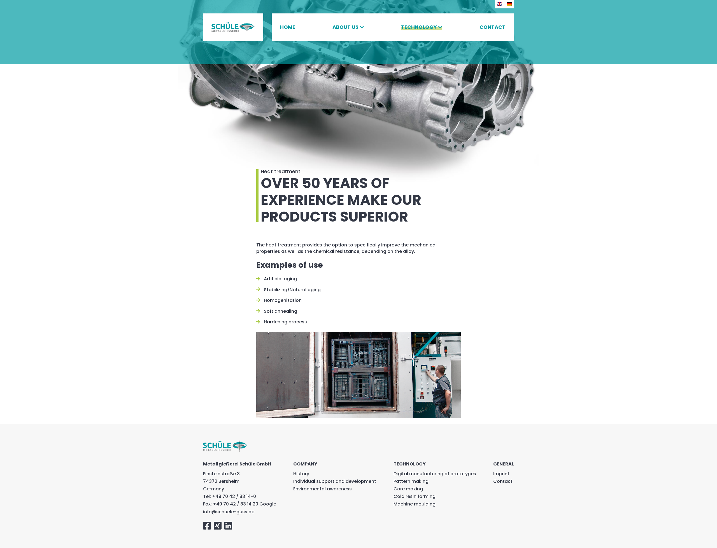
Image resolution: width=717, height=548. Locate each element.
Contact (492, 26)
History (301, 474)
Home (287, 26)
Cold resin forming (415, 496)
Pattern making (411, 481)
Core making (408, 489)
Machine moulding (415, 504)
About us (345, 26)
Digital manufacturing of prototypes (435, 474)
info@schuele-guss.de (228, 512)
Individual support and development (334, 481)
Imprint (501, 474)
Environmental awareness (322, 489)
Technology (419, 26)
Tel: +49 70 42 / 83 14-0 (229, 496)
